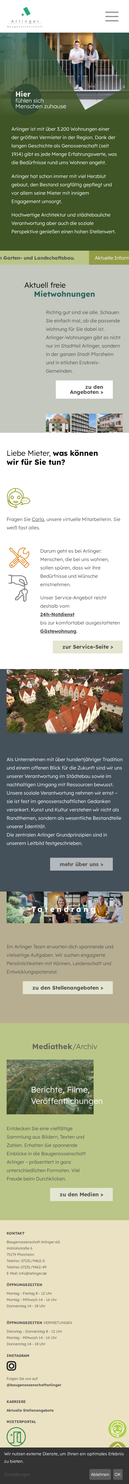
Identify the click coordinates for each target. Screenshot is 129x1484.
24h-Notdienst (57, 614)
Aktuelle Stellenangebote (30, 1410)
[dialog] (64, 1466)
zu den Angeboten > (86, 389)
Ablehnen (100, 1474)
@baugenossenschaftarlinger (34, 1385)
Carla (38, 519)
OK (118, 1474)
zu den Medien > (81, 1194)
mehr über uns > (81, 864)
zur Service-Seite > (87, 646)
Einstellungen (17, 1474)
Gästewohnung (58, 631)
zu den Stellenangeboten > (67, 987)
